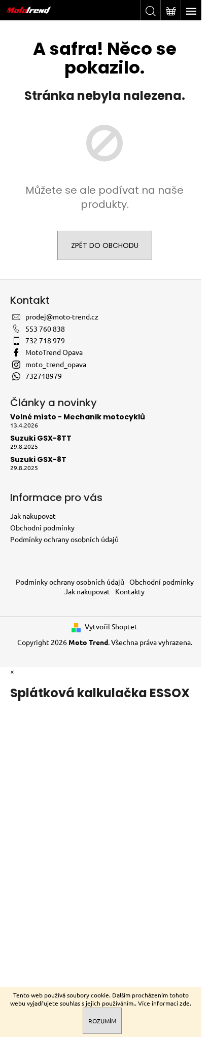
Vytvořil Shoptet (111, 626)
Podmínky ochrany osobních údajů (64, 539)
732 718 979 (45, 340)
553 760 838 (45, 328)
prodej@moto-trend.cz (61, 316)
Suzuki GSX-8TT (41, 438)
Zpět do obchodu (104, 245)
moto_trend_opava (55, 364)
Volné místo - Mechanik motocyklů (77, 417)
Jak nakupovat (33, 515)
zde (185, 1003)
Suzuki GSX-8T (38, 459)
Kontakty (130, 591)
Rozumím (102, 1021)
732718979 (43, 375)
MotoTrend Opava (54, 351)
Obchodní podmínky (42, 527)
